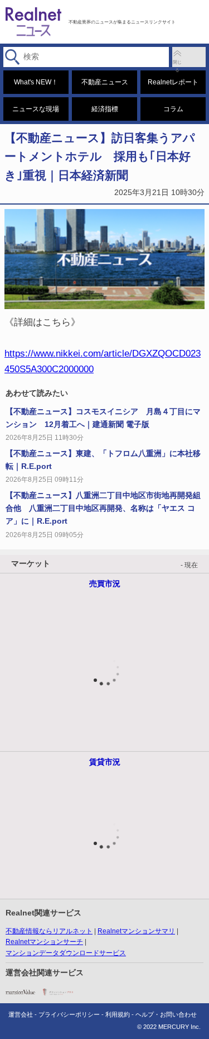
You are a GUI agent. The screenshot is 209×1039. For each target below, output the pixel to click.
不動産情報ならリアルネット (49, 931)
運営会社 (20, 1014)
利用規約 (117, 1014)
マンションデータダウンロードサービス (66, 953)
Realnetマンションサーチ (44, 942)
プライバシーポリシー (69, 1014)
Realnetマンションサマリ (136, 931)
